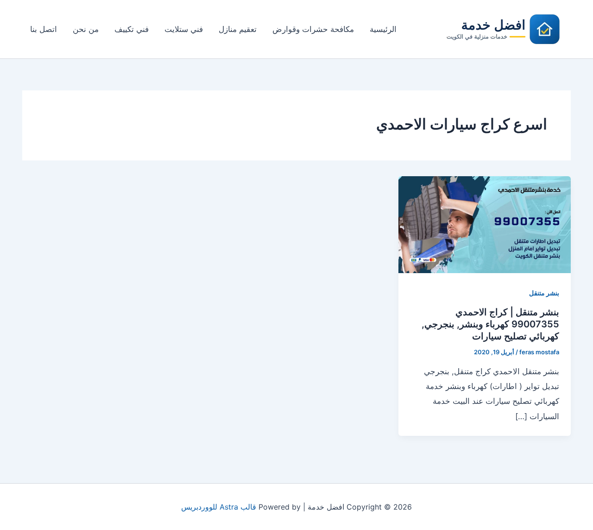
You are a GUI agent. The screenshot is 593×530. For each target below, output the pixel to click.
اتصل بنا (43, 29)
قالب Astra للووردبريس (218, 506)
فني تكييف (131, 29)
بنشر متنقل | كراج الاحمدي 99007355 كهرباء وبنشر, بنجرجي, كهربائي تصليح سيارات (490, 324)
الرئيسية (383, 29)
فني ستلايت (183, 29)
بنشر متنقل (544, 293)
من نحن (86, 29)
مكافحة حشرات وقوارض (313, 29)
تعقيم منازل (238, 29)
